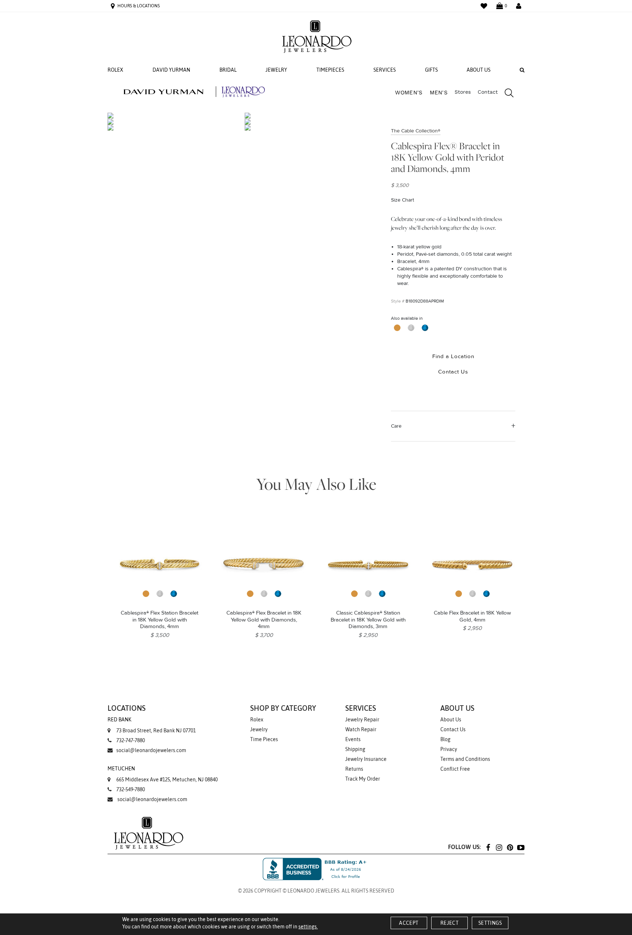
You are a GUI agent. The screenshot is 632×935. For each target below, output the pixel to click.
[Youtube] (520, 847)
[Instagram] (499, 847)
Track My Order (362, 779)
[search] (505, 94)
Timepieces (330, 70)
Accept (408, 923)
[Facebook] (488, 847)
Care (396, 426)
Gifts (431, 70)
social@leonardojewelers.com (151, 750)
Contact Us (453, 729)
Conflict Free (455, 769)
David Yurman (171, 70)
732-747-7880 (130, 740)
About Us (478, 70)
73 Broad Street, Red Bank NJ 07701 (152, 725)
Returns (354, 769)
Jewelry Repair (362, 719)
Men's (439, 92)
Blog (445, 739)
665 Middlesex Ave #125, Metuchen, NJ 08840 (163, 774)
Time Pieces (264, 739)
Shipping (355, 749)
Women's (408, 92)
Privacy (448, 749)
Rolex (115, 70)
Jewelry (276, 70)
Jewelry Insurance (366, 759)
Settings (490, 923)
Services (384, 70)
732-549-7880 (130, 789)
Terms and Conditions (465, 759)
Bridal (228, 70)
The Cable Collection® (415, 131)
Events (353, 739)
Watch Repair (360, 729)
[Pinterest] (510, 847)
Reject (449, 923)
